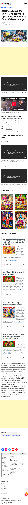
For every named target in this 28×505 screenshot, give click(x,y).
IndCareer (3, 496)
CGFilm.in (3, 483)
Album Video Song (12, 432)
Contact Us (21, 464)
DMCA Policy (21, 467)
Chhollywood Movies (7, 7)
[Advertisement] (14, 61)
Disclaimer (21, 465)
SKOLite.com (4, 491)
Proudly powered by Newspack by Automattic (11, 500)
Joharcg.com (4, 486)
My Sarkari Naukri (5, 493)
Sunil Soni (9, 129)
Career (20, 468)
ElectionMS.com (4, 488)
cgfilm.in (8, 22)
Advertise (20, 469)
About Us (20, 461)
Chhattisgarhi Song (16, 435)
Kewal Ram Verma (13, 125)
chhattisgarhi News (6, 435)
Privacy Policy (21, 463)
